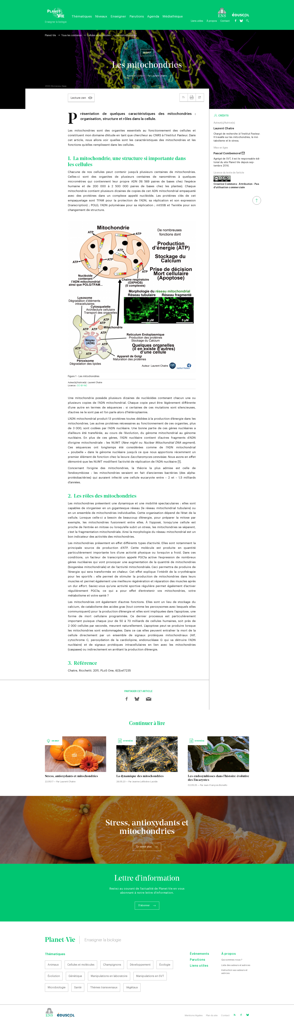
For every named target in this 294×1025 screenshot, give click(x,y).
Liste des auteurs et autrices (235, 965)
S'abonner (144, 905)
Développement (140, 964)
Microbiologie (57, 987)
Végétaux (132, 987)
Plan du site (212, 1015)
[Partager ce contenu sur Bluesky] (137, 699)
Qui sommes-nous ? (231, 960)
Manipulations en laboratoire (109, 976)
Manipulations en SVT (150, 976)
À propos (212, 21)
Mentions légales (194, 1015)
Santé (77, 987)
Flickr (64, 86)
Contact (225, 21)
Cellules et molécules (99, 35)
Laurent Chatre (159, 76)
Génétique (75, 976)
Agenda (153, 16)
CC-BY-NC (82, 386)
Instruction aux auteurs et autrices (234, 971)
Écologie (164, 964)
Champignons (112, 964)
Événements (199, 953)
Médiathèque (172, 16)
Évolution (54, 976)
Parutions (136, 16)
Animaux (53, 964)
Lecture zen (78, 98)
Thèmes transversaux (103, 987)
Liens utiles (197, 21)
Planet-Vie (50, 35)
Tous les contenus (71, 35)
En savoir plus (144, 847)
